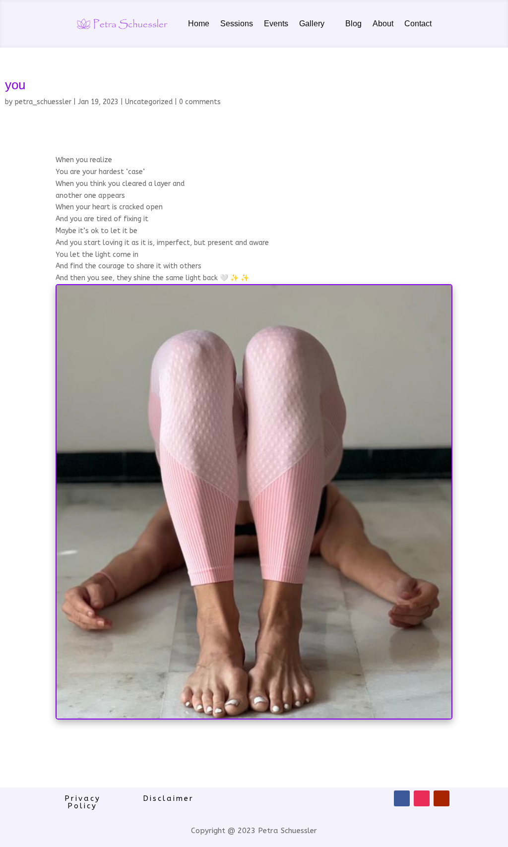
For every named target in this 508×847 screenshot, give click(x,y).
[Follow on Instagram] (422, 798)
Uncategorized (149, 102)
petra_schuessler (42, 102)
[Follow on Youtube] (441, 798)
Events (276, 23)
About (383, 23)
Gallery (311, 23)
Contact (418, 23)
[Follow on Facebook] (402, 798)
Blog (353, 23)
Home (198, 23)
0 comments (200, 102)
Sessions (236, 23)
